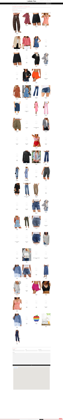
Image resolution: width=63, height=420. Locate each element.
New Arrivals (16, 3)
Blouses (28, 3)
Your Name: (14, 349)
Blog (39, 3)
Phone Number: (39, 349)
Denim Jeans (31, 3)
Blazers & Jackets (36, 3)
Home (13, 3)
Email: (26, 349)
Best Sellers (20, 3)
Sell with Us (43, 3)
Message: (14, 352)
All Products (24, 3)
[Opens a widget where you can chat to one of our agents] (60, 419)
